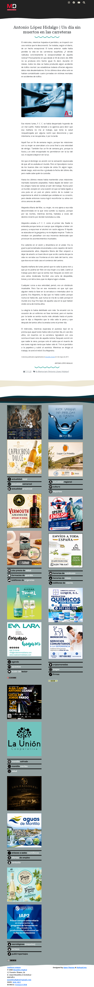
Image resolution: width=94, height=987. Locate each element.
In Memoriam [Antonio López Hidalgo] (52, 371)
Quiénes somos (14, 967)
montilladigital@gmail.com (19, 980)
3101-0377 (17, 982)
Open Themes (69, 967)
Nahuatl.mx (81, 967)
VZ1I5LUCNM (21, 985)
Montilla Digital (20, 970)
